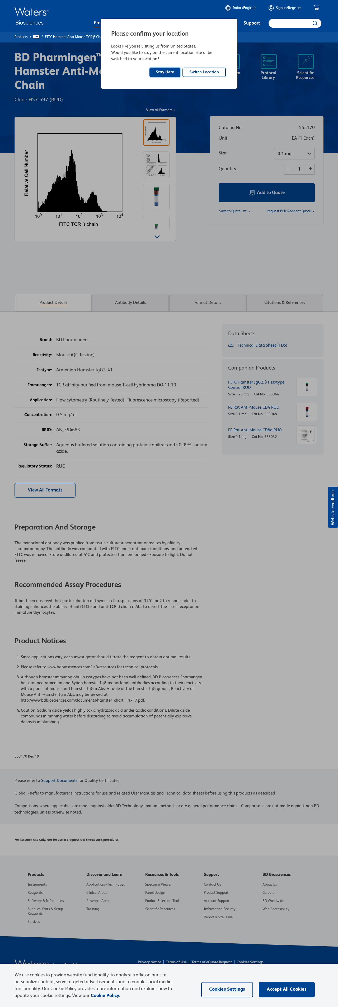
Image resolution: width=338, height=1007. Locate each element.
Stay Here (165, 72)
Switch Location (204, 72)
